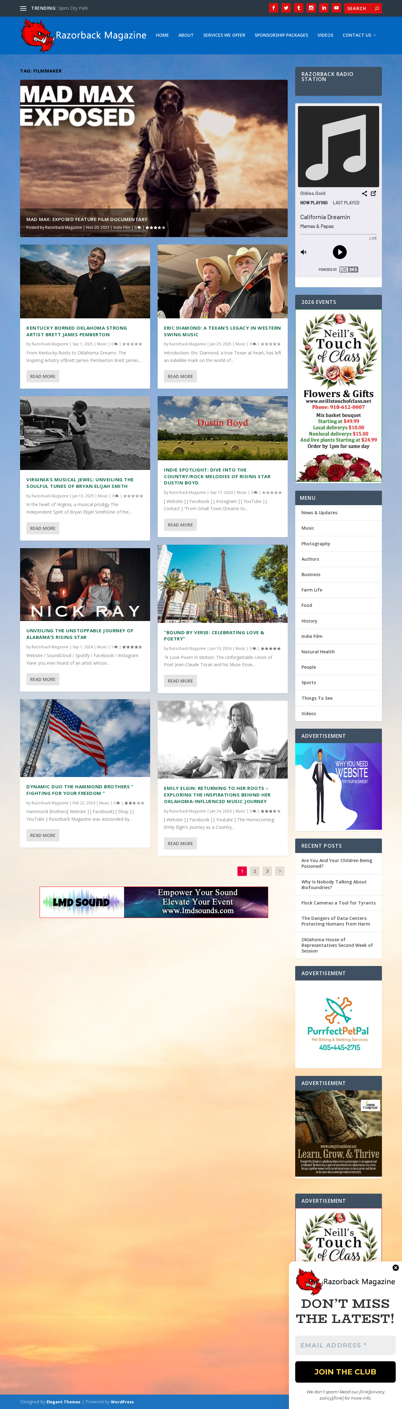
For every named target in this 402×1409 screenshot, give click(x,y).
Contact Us (357, 35)
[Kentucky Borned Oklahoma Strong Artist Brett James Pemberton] (85, 281)
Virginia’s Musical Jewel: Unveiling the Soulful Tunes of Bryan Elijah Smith (80, 482)
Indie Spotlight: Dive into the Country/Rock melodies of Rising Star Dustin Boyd (217, 476)
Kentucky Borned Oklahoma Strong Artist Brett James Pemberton (76, 331)
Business (311, 574)
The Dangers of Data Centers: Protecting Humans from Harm (336, 921)
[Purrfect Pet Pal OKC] (338, 1024)
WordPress (122, 1402)
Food (307, 605)
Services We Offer (224, 35)
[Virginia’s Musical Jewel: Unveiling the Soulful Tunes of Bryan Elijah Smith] (85, 433)
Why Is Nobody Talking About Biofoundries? (334, 884)
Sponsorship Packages (281, 35)
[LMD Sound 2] (154, 903)
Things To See (317, 698)
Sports (309, 682)
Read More (43, 376)
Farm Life (312, 590)
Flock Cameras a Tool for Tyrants (339, 903)
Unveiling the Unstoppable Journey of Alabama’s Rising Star (79, 633)
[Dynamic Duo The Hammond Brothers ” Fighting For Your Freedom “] (85, 738)
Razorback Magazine (63, 227)
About (186, 35)
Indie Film (121, 227)
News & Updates (319, 513)
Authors (310, 559)
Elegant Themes (63, 1402)
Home (162, 35)
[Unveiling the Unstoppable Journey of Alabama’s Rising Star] (85, 584)
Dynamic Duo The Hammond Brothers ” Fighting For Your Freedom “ (79, 789)
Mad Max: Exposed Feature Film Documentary (87, 219)
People (309, 667)
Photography (316, 544)
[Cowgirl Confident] (338, 1134)
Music (102, 344)
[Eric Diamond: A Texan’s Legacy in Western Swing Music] (223, 281)
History (310, 621)
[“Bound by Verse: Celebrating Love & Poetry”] (223, 584)
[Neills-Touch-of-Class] (338, 396)
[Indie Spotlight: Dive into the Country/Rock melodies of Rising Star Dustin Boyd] (223, 428)
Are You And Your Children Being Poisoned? (337, 863)
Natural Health (318, 652)
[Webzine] (338, 787)
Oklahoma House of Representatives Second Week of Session (337, 945)
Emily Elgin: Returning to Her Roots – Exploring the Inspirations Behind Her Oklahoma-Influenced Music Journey (217, 794)
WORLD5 (67, 8)
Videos (325, 35)
